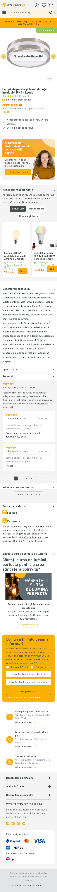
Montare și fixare (28, 216)
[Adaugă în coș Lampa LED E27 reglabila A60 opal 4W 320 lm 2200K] (23, 271)
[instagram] (13, 823)
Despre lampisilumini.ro (20, 778)
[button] (28, 23)
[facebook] (7, 823)
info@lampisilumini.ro (32, 537)
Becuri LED (18, 209)
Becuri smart (36, 209)
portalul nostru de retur (24, 530)
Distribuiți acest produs (18, 100)
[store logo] (13, 5)
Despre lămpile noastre (19, 795)
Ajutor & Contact (15, 786)
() (22, 96)
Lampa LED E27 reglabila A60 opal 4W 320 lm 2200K (14, 256)
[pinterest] (18, 823)
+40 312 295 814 (21, 541)
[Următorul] (42, 478)
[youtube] (23, 823)
